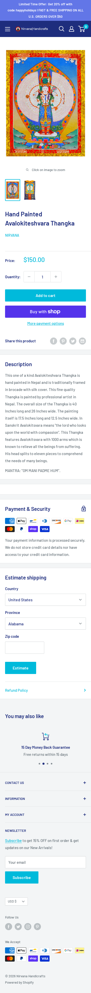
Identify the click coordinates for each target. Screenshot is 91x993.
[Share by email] (82, 341)
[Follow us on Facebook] (8, 926)
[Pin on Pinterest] (63, 341)
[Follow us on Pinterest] (37, 926)
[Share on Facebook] (53, 341)
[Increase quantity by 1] (56, 276)
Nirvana (12, 235)
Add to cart (45, 295)
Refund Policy (16, 690)
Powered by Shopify (19, 982)
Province (12, 612)
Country (11, 588)
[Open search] (61, 29)
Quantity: (12, 276)
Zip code (12, 636)
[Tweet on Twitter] (72, 341)
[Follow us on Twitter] (18, 926)
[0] (82, 29)
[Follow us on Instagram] (27, 926)
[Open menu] (7, 29)
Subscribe (13, 840)
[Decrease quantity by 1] (29, 276)
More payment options (45, 323)
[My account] (71, 29)
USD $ (12, 901)
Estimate (21, 667)
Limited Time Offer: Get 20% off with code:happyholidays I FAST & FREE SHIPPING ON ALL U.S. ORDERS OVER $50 (45, 10)
